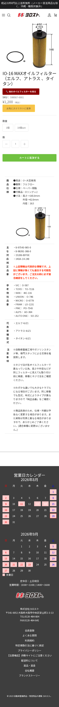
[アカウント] (48, 15)
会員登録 (29, 630)
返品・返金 (29, 665)
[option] (29, 45)
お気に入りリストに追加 (19, 108)
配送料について (29, 660)
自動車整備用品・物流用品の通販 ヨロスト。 (33, 696)
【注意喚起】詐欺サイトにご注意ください (29, 655)
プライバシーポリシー (29, 650)
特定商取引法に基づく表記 (29, 645)
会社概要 (29, 670)
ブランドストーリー (29, 675)
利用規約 (29, 640)
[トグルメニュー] (3, 15)
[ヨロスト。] (29, 15)
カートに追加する (29, 157)
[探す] (10, 15)
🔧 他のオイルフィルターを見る (21, 91)
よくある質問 (29, 635)
